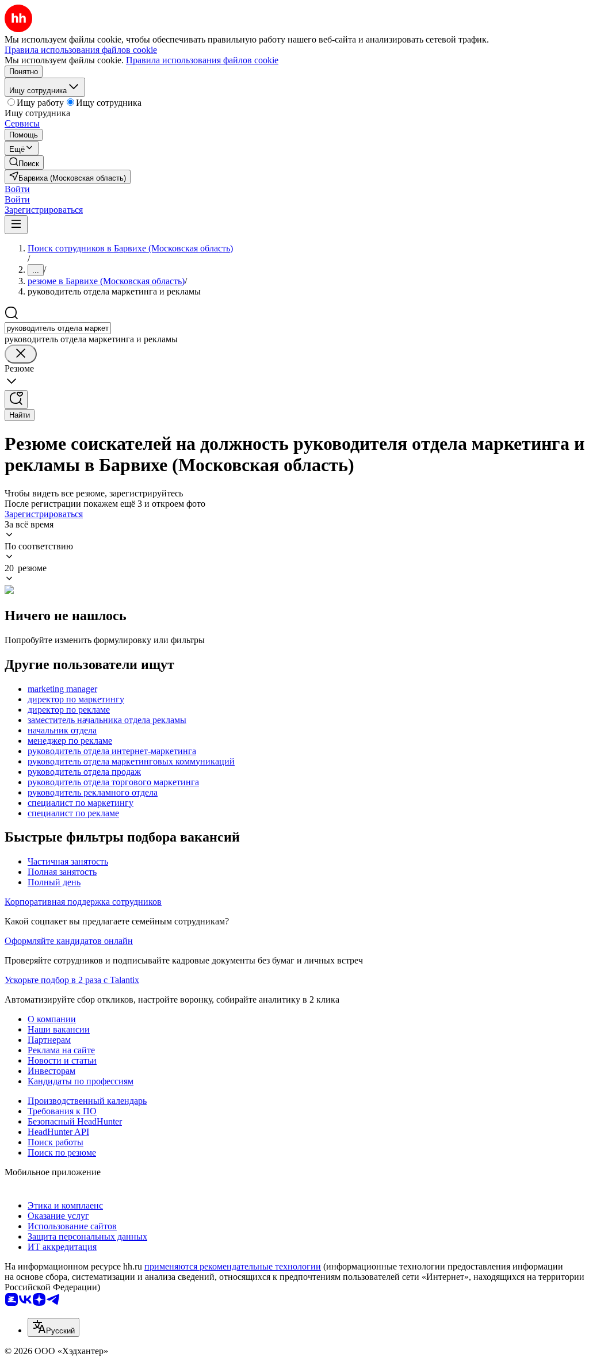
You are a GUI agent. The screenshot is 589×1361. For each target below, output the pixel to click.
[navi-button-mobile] (16, 224)
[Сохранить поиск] (16, 399)
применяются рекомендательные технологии (232, 1266)
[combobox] (58, 328)
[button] (17, 189)
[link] (24, 162)
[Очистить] (21, 354)
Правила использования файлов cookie (202, 60)
